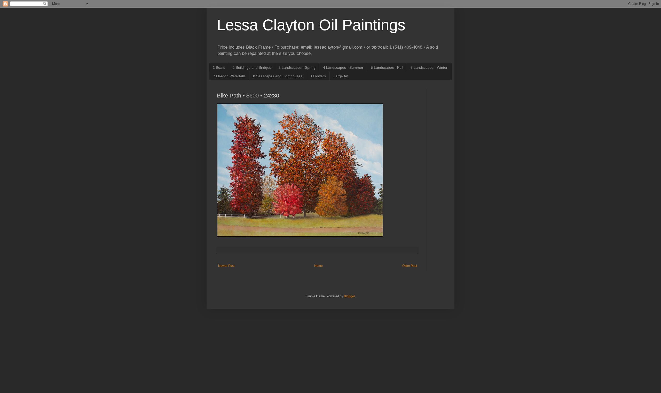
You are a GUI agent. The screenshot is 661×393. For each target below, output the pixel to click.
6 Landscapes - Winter (429, 67)
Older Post (409, 266)
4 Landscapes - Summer (343, 67)
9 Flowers (318, 76)
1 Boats (219, 67)
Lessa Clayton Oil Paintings (311, 25)
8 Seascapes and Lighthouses (277, 76)
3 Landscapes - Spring (297, 67)
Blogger (349, 296)
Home (318, 266)
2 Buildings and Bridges (252, 67)
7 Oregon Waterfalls (229, 76)
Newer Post (226, 266)
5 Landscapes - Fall (387, 67)
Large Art (340, 76)
